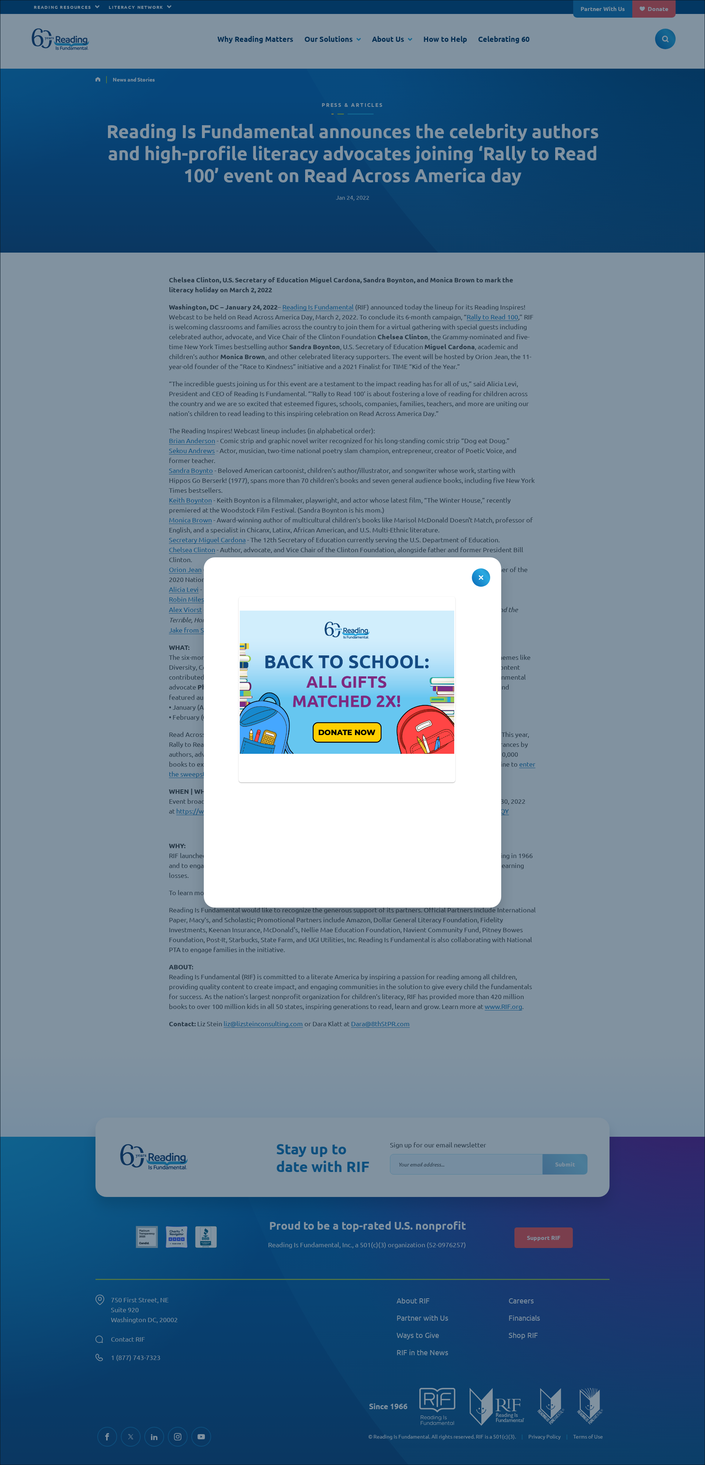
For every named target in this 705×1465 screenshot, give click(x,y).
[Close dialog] (481, 577)
